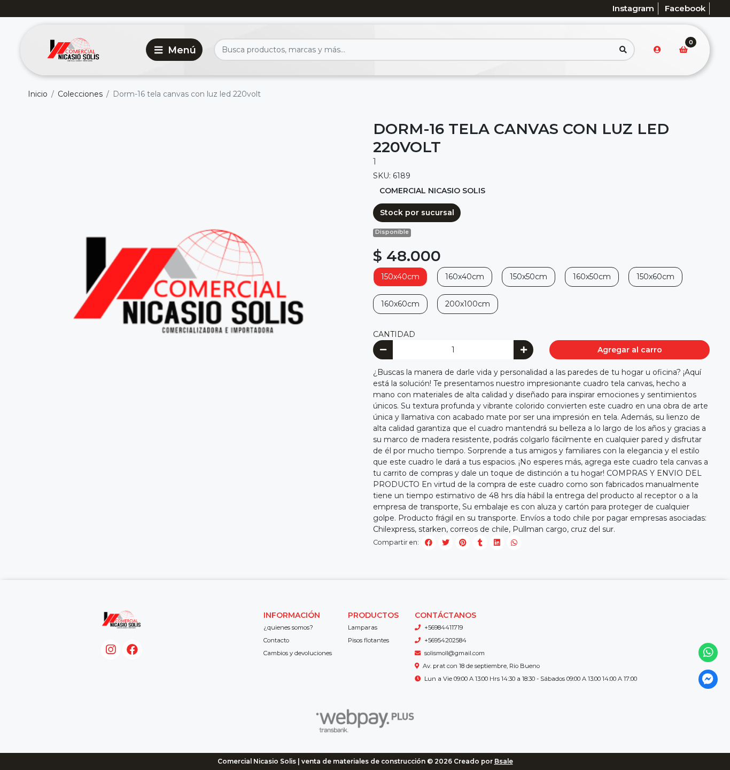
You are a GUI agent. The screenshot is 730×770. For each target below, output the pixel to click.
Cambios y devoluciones (297, 653)
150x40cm (400, 276)
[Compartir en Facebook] (428, 542)
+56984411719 (443, 627)
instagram (633, 8)
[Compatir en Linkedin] (497, 542)
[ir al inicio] (121, 619)
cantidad (394, 334)
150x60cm (655, 276)
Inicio (38, 94)
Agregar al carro (629, 350)
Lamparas (362, 627)
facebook (685, 8)
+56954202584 (445, 640)
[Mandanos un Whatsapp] (708, 653)
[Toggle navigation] (174, 49)
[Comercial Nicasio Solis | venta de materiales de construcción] (81, 50)
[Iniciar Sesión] (657, 49)
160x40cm (464, 276)
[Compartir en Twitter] (445, 542)
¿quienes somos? (288, 627)
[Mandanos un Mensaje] (708, 679)
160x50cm (592, 276)
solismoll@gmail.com (454, 653)
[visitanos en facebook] (132, 649)
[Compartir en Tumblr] (479, 542)
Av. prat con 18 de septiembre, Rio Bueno (481, 666)
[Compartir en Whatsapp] (514, 542)
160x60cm (400, 304)
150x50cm (528, 276)
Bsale (503, 761)
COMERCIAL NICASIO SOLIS (432, 190)
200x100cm (467, 304)
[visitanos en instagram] (111, 649)
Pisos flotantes (368, 640)
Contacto (276, 640)
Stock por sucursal (417, 212)
